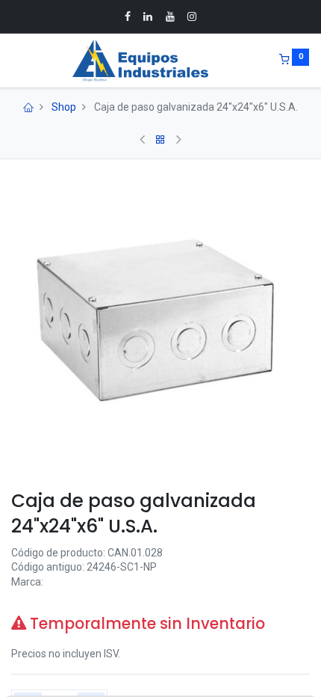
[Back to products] (160, 140)
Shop (64, 107)
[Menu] (12, 60)
